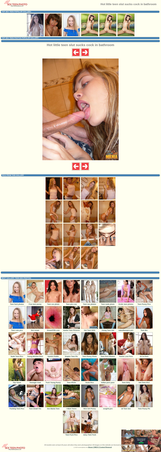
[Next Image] (84, 56)
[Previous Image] (76, 56)
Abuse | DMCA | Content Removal (100, 447)
